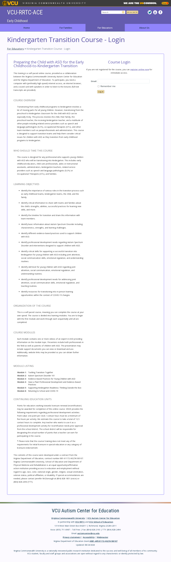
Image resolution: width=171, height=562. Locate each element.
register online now (139, 69)
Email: (94, 81)
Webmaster (102, 537)
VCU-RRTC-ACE (25, 12)
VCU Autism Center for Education (103, 518)
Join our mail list (132, 12)
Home (27, 27)
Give (164, 3)
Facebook (160, 12)
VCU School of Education (101, 522)
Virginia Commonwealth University (54, 3)
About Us (144, 27)
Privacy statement (72, 537)
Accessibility (89, 537)
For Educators (105, 27)
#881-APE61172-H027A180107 (103, 541)
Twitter (150, 12)
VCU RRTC (80, 522)
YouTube (155, 12)
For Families (66, 27)
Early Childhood (17, 21)
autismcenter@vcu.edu (88, 533)
